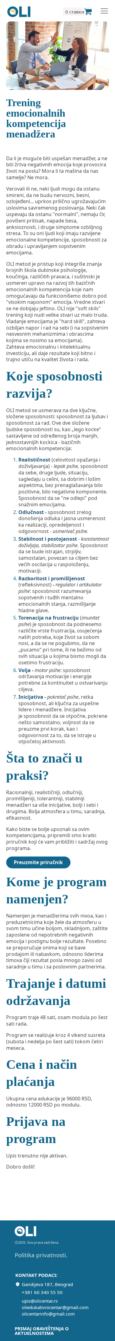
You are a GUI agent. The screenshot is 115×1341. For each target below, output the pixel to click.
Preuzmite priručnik (38, 862)
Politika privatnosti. (41, 1255)
